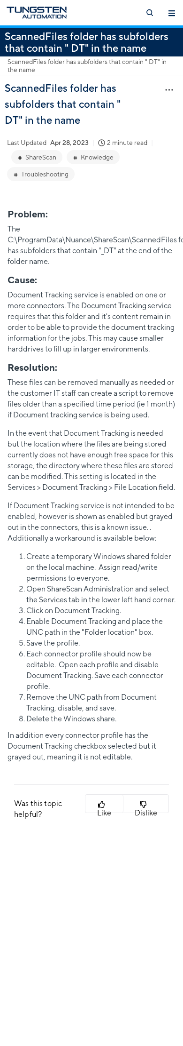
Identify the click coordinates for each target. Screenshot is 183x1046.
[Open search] (149, 13)
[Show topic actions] (169, 89)
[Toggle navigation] (171, 13)
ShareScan (40, 157)
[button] (104, 804)
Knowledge (97, 157)
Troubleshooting (45, 174)
